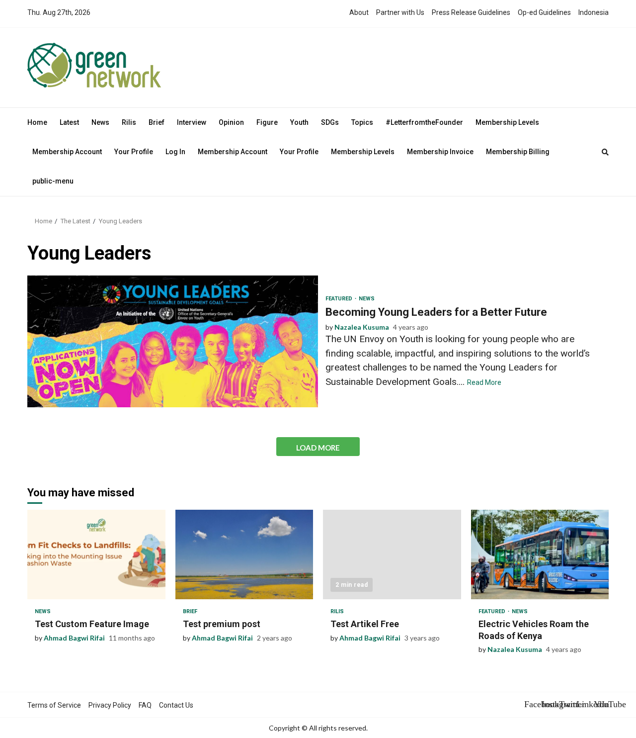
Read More (484, 382)
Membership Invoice (440, 152)
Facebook (531, 704)
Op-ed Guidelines (544, 12)
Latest (69, 122)
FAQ (145, 705)
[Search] (605, 152)
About (359, 12)
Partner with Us (400, 12)
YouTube (601, 704)
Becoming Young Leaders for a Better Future (172, 341)
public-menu (53, 181)
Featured (339, 298)
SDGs (330, 122)
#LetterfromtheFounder (424, 122)
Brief (156, 122)
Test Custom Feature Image (96, 554)
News (100, 122)
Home (37, 122)
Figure (267, 122)
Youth (299, 122)
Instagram (549, 704)
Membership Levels (507, 122)
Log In (175, 152)
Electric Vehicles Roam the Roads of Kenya (540, 554)
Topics (362, 122)
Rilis (129, 122)
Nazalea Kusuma (361, 327)
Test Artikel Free (392, 554)
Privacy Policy (109, 705)
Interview (191, 122)
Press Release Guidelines (471, 12)
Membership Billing (518, 152)
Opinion (231, 122)
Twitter (566, 704)
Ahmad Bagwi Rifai (74, 638)
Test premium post (244, 554)
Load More (318, 447)
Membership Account (67, 152)
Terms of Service (54, 705)
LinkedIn (583, 704)
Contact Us (176, 705)
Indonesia (593, 12)
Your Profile (133, 152)
